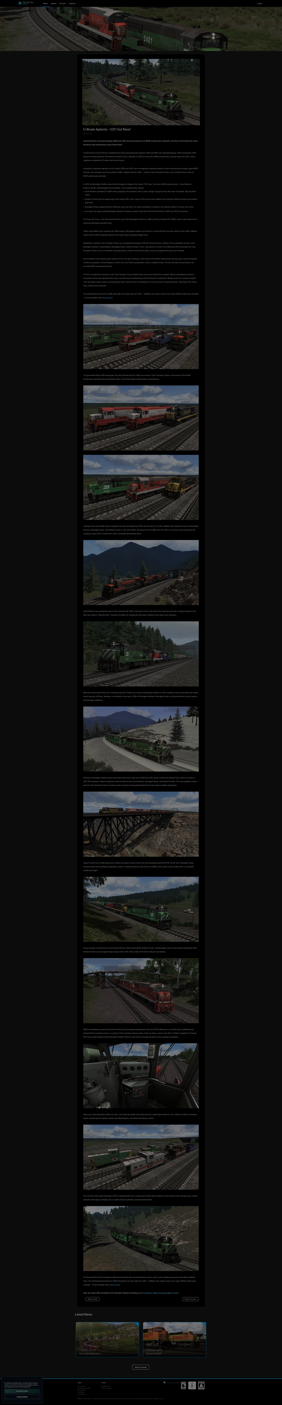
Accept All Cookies (22, 1391)
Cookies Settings (22, 1396)
